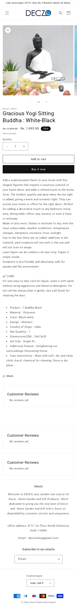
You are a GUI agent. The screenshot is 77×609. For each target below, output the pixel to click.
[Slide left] (31, 102)
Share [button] (9, 376)
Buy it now (39, 169)
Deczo (33, 602)
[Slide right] (46, 102)
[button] (7, 13)
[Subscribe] (58, 559)
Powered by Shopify (46, 602)
